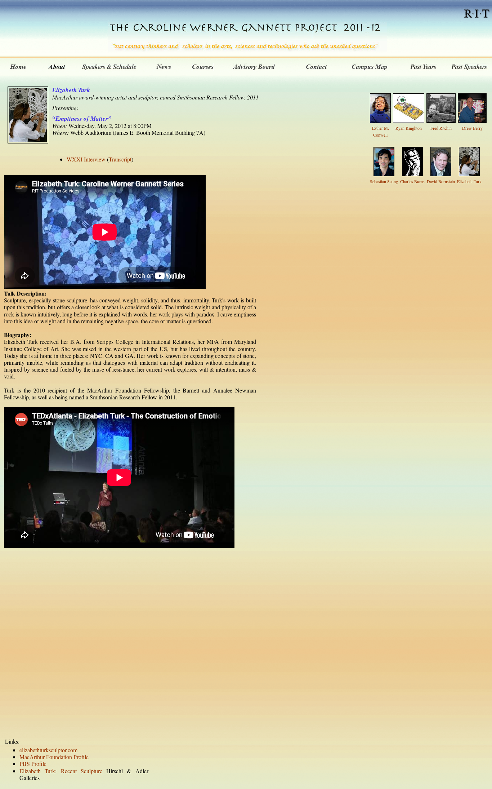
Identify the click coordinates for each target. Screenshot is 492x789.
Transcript (120, 159)
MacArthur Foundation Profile (54, 757)
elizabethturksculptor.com (48, 750)
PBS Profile (32, 763)
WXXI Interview (86, 159)
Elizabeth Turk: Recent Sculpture (60, 771)
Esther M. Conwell (380, 131)
